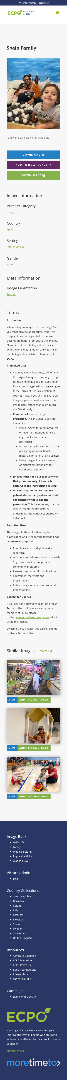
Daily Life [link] (18, 842)
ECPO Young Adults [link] (24, 969)
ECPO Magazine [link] (22, 960)
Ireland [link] (17, 905)
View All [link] (46, 651)
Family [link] (10, 212)
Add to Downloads (32, 165)
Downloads (32, 175)
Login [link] (16, 878)
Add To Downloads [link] (34, 699)
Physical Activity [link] (22, 856)
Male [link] (10, 264)
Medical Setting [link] (22, 851)
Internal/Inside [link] (15, 247)
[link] (21, 12)
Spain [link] (10, 229)
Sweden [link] (18, 928)
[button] (57, 15)
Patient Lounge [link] (22, 979)
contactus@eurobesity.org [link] (32, 617)
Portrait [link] (11, 294)
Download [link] (32, 155)
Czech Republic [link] (22, 896)
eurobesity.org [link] (15, 1050)
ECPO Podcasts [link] (22, 965)
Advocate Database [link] (24, 955)
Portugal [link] (18, 915)
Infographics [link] (20, 974)
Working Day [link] (20, 861)
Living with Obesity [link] (24, 996)
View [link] (12, 699)
